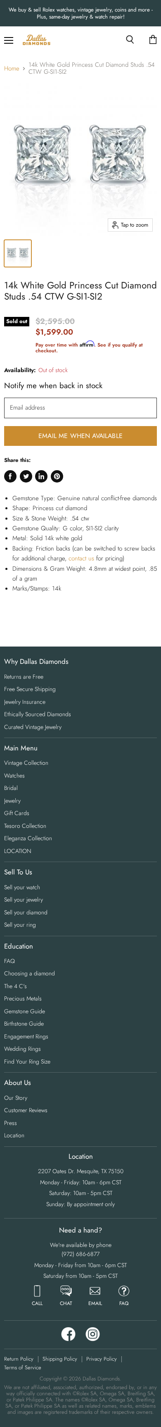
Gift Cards (16, 813)
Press (10, 1123)
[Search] (129, 40)
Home (11, 68)
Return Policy (18, 1359)
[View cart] (153, 39)
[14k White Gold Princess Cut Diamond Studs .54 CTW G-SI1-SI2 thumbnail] (18, 253)
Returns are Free (23, 676)
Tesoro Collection (25, 826)
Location (14, 1135)
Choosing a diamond (29, 973)
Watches (14, 775)
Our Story (15, 1098)
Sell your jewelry (23, 899)
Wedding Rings (22, 1049)
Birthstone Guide (24, 1023)
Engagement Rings (26, 1036)
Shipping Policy (60, 1359)
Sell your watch (22, 887)
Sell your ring (20, 925)
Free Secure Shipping (30, 689)
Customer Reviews (25, 1110)
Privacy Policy (101, 1359)
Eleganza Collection (28, 838)
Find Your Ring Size (27, 1061)
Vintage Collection (26, 763)
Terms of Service (22, 1367)
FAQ (9, 961)
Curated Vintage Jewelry (33, 727)
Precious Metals (23, 998)
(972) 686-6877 (80, 1254)
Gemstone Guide (24, 1011)
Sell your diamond (25, 912)
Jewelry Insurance (24, 702)
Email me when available (80, 436)
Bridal (11, 788)
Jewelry (12, 801)
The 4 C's (15, 986)
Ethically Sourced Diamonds (37, 714)
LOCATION (17, 851)
